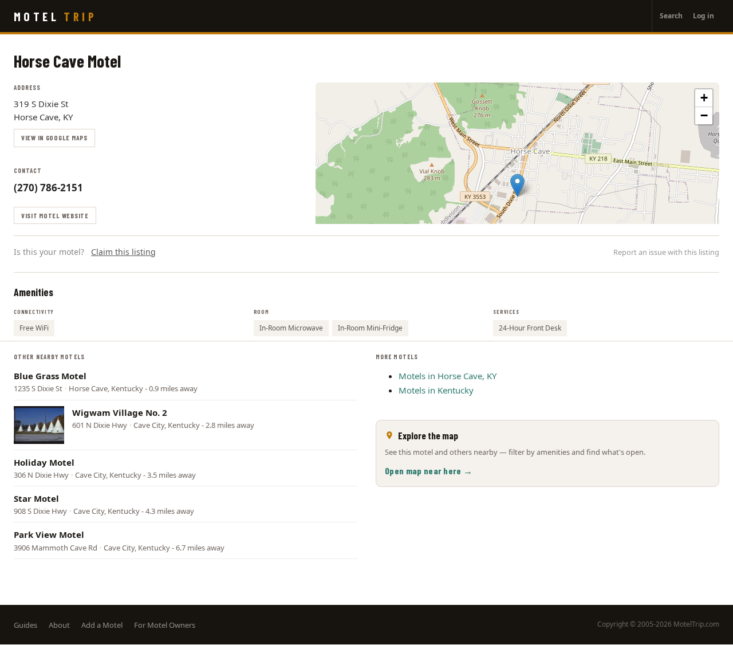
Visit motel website (55, 215)
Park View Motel (49, 534)
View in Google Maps (54, 137)
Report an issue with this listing (666, 252)
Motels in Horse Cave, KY (447, 376)
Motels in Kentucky (436, 390)
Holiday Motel (44, 462)
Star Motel (36, 498)
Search (671, 16)
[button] (517, 185)
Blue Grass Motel (50, 376)
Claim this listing (123, 251)
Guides (25, 625)
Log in (703, 16)
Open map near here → (428, 470)
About (59, 625)
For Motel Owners (164, 625)
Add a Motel (102, 625)
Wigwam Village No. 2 (119, 412)
